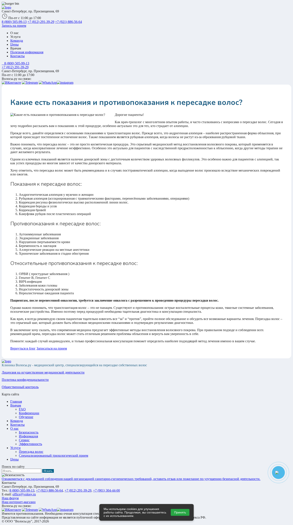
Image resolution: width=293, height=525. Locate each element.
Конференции (29, 413)
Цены (14, 44)
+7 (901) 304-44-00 (106, 490)
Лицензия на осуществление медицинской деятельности (43, 372)
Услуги (15, 448)
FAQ (22, 409)
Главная (16, 401)
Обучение (26, 417)
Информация (28, 436)
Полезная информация (26, 52)
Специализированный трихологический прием (53, 455)
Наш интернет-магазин (19, 502)
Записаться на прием (51, 348)
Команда (16, 40)
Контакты (17, 56)
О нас (14, 428)
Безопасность (28, 432)
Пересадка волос (31, 451)
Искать (48, 471)
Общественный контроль (20, 387)
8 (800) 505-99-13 (14, 22)
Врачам (15, 405)
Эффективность (30, 444)
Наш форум (10, 498)
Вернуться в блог (23, 348)
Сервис (24, 440)
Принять (180, 512)
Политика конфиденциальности (25, 379)
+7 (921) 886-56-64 (68, 22)
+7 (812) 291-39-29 (40, 22)
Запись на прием (14, 25)
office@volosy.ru (24, 494)
